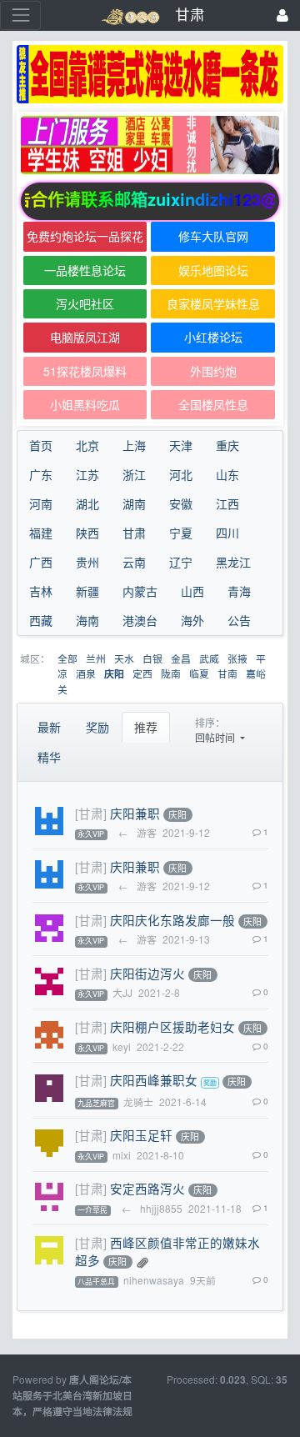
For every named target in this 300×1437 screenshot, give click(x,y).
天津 (180, 445)
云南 (134, 561)
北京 (87, 445)
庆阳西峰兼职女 (154, 1080)
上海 (134, 445)
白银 (152, 658)
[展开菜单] (20, 15)
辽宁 (180, 561)
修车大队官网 (213, 236)
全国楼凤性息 (213, 404)
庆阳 (114, 674)
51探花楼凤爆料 (85, 371)
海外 (192, 620)
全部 (68, 658)
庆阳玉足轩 (141, 1135)
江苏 (87, 474)
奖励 (97, 726)
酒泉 (86, 673)
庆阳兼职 (135, 813)
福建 (40, 532)
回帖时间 (216, 737)
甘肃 (134, 532)
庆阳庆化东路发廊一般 (172, 920)
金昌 (181, 658)
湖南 (134, 503)
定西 (142, 673)
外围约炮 (213, 371)
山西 (192, 591)
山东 (227, 474)
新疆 (87, 591)
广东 (40, 474)
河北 (180, 474)
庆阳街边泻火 (147, 973)
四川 (227, 532)
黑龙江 (233, 561)
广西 (40, 561)
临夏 (199, 673)
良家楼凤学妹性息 (213, 303)
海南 (87, 620)
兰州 (96, 658)
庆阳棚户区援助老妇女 (172, 1026)
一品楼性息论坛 (85, 270)
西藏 (40, 620)
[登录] (282, 15)
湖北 (87, 503)
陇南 (171, 673)
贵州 (87, 561)
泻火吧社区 (85, 303)
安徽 (180, 503)
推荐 (146, 726)
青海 (239, 591)
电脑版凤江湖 (85, 336)
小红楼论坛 (213, 336)
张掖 (238, 658)
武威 (209, 658)
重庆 (227, 445)
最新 (49, 726)
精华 (49, 757)
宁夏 (180, 532)
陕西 (87, 532)
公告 (239, 620)
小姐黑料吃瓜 (85, 404)
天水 (124, 658)
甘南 (228, 673)
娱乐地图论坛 (213, 270)
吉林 (40, 591)
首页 (40, 445)
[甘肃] (91, 813)
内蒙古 (140, 591)
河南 (40, 503)
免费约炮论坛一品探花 (85, 236)
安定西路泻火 (147, 1188)
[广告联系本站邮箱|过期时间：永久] (150, 74)
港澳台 (140, 620)
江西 (227, 503)
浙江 (134, 474)
